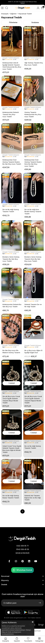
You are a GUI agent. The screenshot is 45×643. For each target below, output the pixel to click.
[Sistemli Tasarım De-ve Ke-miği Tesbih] (33, 283)
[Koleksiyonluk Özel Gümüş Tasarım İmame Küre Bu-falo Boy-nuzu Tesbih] (33, 138)
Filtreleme (13, 22)
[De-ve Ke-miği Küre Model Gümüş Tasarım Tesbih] (33, 188)
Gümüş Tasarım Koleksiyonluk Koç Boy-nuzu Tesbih (33, 114)
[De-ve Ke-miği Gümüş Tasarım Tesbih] (11, 188)
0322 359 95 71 (22, 546)
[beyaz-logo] (22, 538)
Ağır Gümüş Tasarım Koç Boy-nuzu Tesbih (33, 64)
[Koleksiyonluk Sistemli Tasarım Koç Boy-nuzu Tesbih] (11, 91)
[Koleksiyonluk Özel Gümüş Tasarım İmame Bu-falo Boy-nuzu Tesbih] (11, 138)
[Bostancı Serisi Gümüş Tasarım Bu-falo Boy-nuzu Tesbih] (11, 235)
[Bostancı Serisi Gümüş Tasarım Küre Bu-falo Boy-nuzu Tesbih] (33, 235)
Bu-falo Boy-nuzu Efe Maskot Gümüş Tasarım (11, 351)
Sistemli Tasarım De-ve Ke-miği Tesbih (33, 305)
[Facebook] (9, 561)
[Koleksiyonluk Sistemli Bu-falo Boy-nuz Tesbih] (11, 283)
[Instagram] (16, 561)
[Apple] (14, 612)
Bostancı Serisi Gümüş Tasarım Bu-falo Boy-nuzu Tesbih (11, 259)
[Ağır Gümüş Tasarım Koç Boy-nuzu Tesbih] (33, 41)
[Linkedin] (29, 561)
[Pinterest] (22, 561)
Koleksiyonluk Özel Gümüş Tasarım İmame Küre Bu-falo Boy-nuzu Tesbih (33, 163)
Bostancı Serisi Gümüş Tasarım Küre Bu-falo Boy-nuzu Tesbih (32, 259)
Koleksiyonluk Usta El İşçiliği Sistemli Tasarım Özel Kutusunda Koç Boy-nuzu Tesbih (12, 66)
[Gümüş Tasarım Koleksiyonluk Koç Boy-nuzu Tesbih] (33, 91)
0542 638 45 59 (22, 549)
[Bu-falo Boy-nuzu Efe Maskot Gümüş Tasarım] (11, 329)
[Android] (31, 612)
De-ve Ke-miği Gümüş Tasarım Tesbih (11, 211)
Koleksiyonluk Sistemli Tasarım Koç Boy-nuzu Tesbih (11, 114)
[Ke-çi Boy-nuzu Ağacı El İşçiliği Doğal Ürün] (33, 329)
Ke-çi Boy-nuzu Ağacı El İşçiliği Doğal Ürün (33, 351)
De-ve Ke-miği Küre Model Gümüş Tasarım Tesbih (32, 212)
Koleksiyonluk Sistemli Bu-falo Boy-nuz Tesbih (12, 305)
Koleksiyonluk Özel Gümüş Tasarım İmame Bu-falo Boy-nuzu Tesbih (12, 162)
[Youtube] (35, 561)
